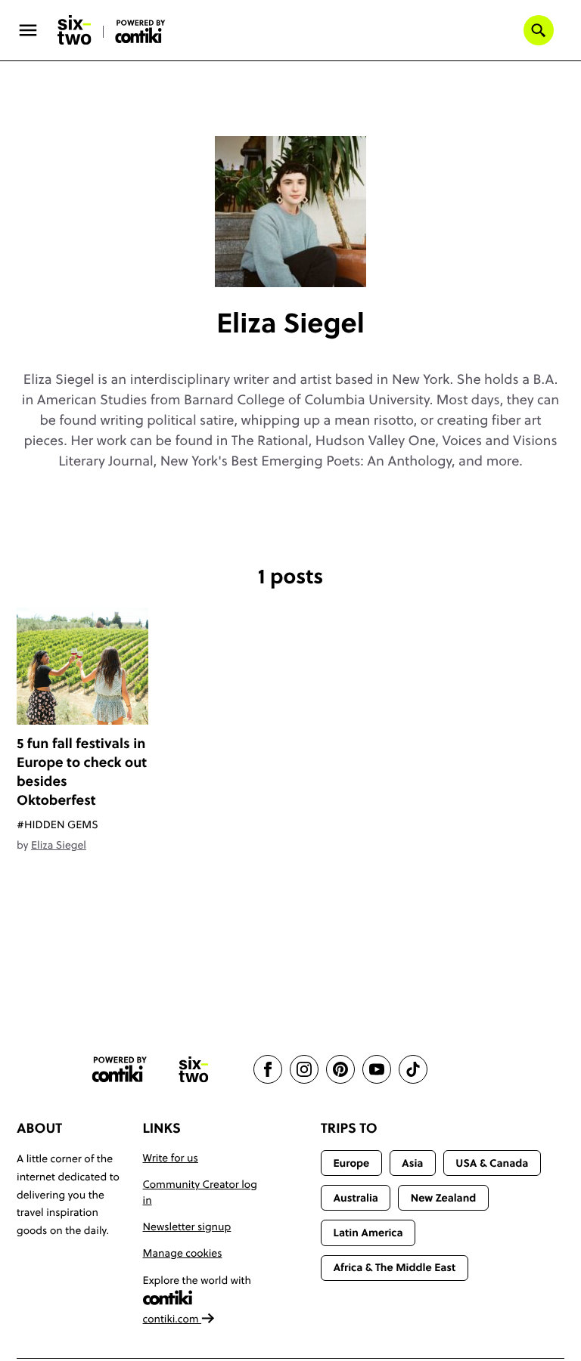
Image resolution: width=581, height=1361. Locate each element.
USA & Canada (491, 1163)
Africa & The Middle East (394, 1267)
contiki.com (172, 1318)
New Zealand (444, 1197)
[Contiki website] (119, 1069)
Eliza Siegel (58, 844)
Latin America (367, 1232)
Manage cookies (182, 1252)
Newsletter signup (187, 1226)
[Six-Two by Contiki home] (74, 30)
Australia (355, 1197)
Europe (351, 1163)
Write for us (170, 1157)
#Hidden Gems (57, 824)
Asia (412, 1163)
